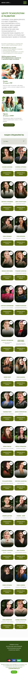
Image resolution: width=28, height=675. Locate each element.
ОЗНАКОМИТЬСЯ (14, 668)
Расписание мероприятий (14, 646)
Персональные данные (14, 648)
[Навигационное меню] (25, 2)
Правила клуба (14, 644)
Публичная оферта (14, 650)
